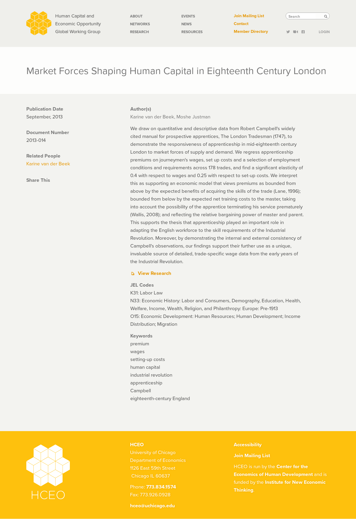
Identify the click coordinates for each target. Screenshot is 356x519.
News (186, 24)
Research (139, 31)
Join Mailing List (249, 16)
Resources (191, 31)
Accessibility (248, 444)
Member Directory (251, 31)
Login (324, 31)
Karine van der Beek (48, 163)
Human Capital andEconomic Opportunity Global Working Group (78, 24)
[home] (38, 22)
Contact (241, 24)
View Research (154, 273)
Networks (140, 24)
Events (188, 16)
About (136, 16)
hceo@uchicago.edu (152, 505)
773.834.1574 (161, 486)
